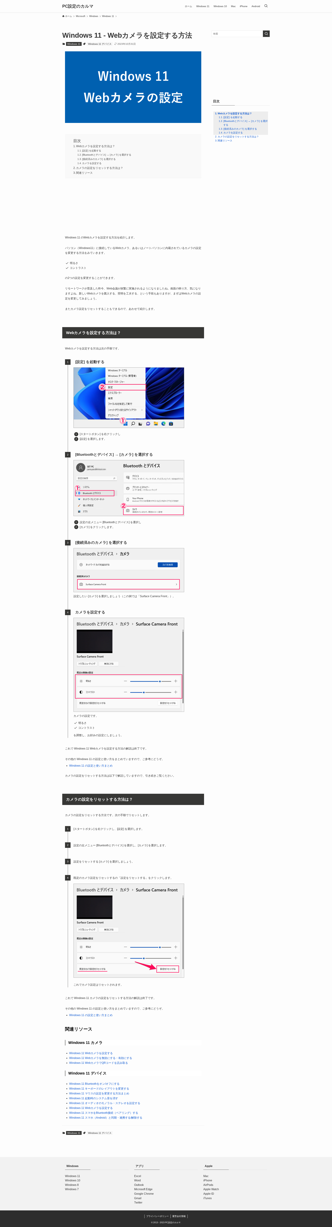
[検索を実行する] (266, 33)
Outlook (139, 1184)
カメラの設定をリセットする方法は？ (99, 167)
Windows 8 (72, 1184)
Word (137, 1180)
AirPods (208, 1184)
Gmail (137, 1198)
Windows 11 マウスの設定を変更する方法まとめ (99, 1093)
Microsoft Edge (143, 1189)
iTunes (207, 1198)
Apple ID (208, 1193)
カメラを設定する (92, 163)
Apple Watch (211, 1189)
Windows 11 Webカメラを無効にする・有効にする (100, 1058)
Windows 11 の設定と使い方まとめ (91, 765)
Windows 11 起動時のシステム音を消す (93, 1098)
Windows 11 (73, 44)
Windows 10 (72, 1180)
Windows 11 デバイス (100, 44)
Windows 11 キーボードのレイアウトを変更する (99, 1088)
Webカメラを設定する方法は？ (95, 146)
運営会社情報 (179, 1216)
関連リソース (84, 172)
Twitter (138, 1202)
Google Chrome (144, 1193)
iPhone (207, 1180)
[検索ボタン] (266, 6)
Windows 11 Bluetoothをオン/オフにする (94, 1083)
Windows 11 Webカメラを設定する (91, 1053)
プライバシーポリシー (157, 1216)
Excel (137, 1176)
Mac (206, 1176)
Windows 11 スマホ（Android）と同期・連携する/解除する (105, 1117)
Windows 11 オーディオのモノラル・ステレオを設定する (104, 1103)
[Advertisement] (133, 206)
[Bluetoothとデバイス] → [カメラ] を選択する (106, 154)
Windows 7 (72, 1189)
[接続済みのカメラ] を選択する (99, 159)
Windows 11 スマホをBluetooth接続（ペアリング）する (103, 1112)
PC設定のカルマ (78, 6)
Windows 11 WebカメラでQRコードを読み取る (98, 1062)
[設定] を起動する (91, 150)
